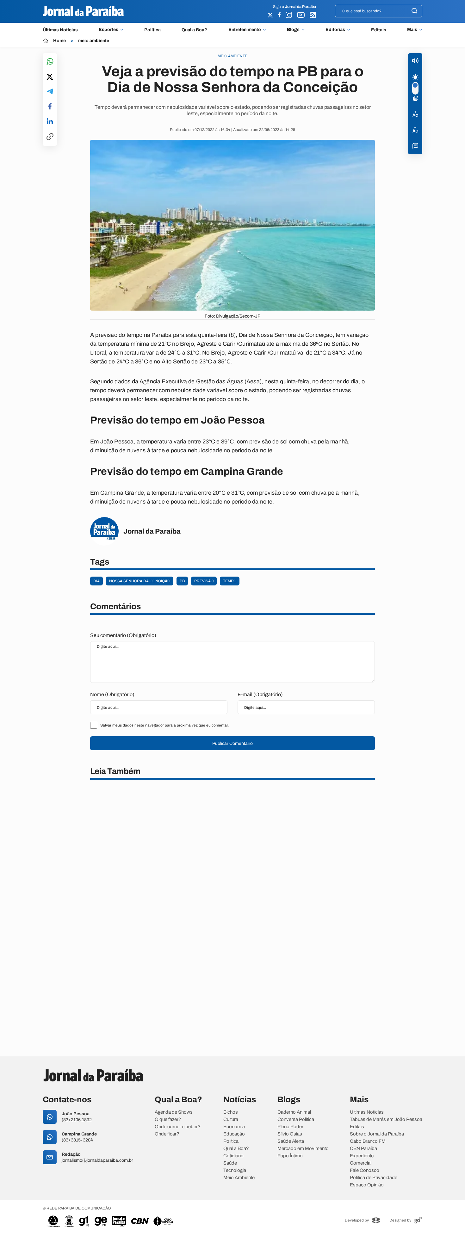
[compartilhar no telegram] (50, 92)
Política (152, 30)
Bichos (230, 1112)
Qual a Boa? (194, 30)
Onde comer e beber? (178, 1126)
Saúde (230, 1163)
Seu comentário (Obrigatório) (123, 635)
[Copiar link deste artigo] (49, 137)
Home (59, 41)
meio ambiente (93, 41)
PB (182, 581)
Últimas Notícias (60, 30)
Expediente (362, 1156)
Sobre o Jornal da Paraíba (377, 1134)
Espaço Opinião (367, 1185)
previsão (204, 581)
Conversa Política (295, 1119)
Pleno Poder (290, 1126)
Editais (378, 30)
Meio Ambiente (239, 1177)
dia (96, 581)
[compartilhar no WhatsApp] (49, 62)
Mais (412, 30)
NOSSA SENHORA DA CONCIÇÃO (139, 581)
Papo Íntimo (290, 1156)
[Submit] (414, 11)
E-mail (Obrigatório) (260, 694)
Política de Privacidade (373, 1177)
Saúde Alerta (290, 1141)
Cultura (230, 1119)
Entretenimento (244, 30)
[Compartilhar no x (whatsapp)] (49, 77)
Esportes (108, 30)
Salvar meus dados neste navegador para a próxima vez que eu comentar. (164, 725)
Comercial (360, 1163)
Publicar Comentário (232, 743)
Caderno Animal (294, 1112)
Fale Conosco (364, 1170)
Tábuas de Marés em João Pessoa (386, 1119)
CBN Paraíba (363, 1148)
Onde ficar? (167, 1134)
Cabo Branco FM (368, 1141)
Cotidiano (233, 1156)
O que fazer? (168, 1119)
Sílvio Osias (289, 1134)
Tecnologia (234, 1170)
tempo (229, 581)
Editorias (335, 30)
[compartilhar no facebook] (50, 106)
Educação (234, 1134)
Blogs (293, 30)
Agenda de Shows (174, 1112)
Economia (234, 1126)
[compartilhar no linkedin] (50, 121)
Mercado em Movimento (303, 1148)
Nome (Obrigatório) (112, 694)
